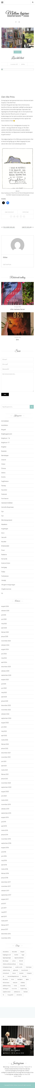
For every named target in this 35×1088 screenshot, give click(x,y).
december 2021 (6, 753)
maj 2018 (4, 860)
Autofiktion (4, 425)
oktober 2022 (5, 714)
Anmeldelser (5, 421)
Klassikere (4, 524)
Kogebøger (4, 528)
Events (3, 477)
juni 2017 (3, 908)
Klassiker (24, 976)
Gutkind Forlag (6, 970)
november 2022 (6, 709)
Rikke (23, 64)
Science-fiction (5, 563)
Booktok (3, 451)
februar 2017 (5, 925)
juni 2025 (3, 619)
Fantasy (3, 485)
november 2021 (6, 757)
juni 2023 (4, 688)
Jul (3, 976)
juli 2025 (3, 615)
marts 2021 (4, 770)
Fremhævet (4, 498)
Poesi (3, 550)
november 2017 (6, 886)
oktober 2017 (5, 890)
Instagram (29, 973)
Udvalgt (3, 580)
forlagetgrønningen (7, 967)
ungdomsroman (6, 991)
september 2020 (6, 787)
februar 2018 (5, 873)
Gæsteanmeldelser (7, 503)
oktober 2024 (5, 645)
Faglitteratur (5, 481)
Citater (3, 464)
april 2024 (4, 662)
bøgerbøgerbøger (7, 957)
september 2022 (6, 718)
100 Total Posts (7, 264)
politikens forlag (6, 985)
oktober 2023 (5, 671)
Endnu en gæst (11, 1050)
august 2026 (5, 606)
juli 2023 (3, 684)
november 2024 (6, 641)
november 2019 (6, 804)
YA (2, 593)
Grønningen (29, 967)
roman (15, 985)
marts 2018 (4, 869)
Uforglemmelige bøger (8, 584)
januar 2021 (4, 778)
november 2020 (6, 783)
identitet (21, 973)
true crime (14, 988)
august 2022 (5, 722)
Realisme (4, 554)
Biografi (3, 429)
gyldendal (15, 970)
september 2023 (6, 675)
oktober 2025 (5, 610)
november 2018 (6, 839)
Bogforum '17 (5, 442)
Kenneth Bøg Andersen (13, 976)
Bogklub (3, 447)
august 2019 (5, 817)
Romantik (4, 559)
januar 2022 (4, 748)
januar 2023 (4, 701)
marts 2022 (4, 740)
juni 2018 (4, 856)
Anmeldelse (6, 951)
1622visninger (25, 212)
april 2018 (4, 865)
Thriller (3, 572)
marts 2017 (4, 921)
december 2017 (6, 882)
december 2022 (6, 705)
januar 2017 (4, 929)
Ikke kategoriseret (6, 520)
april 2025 (4, 628)
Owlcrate (15, 982)
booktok (16, 954)
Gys (2, 511)
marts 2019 (4, 830)
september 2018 (6, 843)
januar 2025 (4, 636)
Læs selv (3, 537)
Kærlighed (20, 979)
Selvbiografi (5, 988)
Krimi (2, 533)
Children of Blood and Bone (9, 964)
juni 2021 (3, 761)
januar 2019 (4, 834)
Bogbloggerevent (6, 434)
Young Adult (10, 994)
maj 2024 (4, 658)
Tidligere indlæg (9, 227)
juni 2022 (4, 727)
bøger (23, 954)
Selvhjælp (4, 567)
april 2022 (4, 735)
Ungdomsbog (23, 988)
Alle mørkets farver (17, 309)
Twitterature (4, 576)
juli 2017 (3, 903)
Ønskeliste (19, 994)
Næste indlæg (27, 227)
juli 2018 (3, 852)
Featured (4, 494)
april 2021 (4, 765)
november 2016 (6, 938)
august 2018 (5, 847)
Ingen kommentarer (9, 212)
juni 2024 (4, 653)
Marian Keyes (6, 982)
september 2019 (6, 813)
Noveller (3, 541)
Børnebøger (4, 455)
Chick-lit (3, 460)
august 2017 (5, 899)
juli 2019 (3, 821)
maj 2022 (4, 731)
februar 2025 (5, 632)
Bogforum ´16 (5, 438)
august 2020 (5, 791)
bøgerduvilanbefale (19, 957)
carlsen (14, 961)
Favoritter (4, 490)
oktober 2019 (5, 809)
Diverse (17, 52)
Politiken (23, 982)
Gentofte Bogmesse (7, 507)
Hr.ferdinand (6, 973)
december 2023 (6, 666)
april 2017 (4, 916)
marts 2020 (4, 800)
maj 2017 (4, 912)
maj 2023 (4, 692)
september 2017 (6, 895)
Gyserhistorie (24, 970)
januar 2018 (4, 877)
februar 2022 (5, 744)
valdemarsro (17, 991)
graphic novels (18, 967)
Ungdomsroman (6, 589)
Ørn (17, 340)
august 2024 (5, 649)
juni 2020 (4, 796)
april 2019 (4, 826)
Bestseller (14, 951)
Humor (14, 973)
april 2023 (4, 697)
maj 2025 (4, 623)
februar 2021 (5, 774)
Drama (3, 472)
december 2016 (6, 933)
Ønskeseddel (5, 546)
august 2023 (5, 679)
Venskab (26, 991)
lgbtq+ (27, 979)
